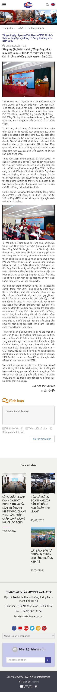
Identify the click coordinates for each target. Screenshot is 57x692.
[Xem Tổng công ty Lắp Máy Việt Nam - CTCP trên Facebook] (14, 628)
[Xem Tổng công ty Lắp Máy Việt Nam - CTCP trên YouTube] (20, 628)
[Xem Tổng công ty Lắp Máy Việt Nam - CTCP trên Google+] (26, 628)
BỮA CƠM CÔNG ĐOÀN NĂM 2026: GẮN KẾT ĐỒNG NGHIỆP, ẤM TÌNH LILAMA (41, 504)
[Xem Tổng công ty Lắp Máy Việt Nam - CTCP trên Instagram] (38, 628)
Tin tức (20, 28)
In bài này (46, 390)
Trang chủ (7, 28)
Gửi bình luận (43, 439)
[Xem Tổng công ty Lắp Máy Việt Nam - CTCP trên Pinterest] (44, 628)
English (53, 4)
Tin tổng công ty (35, 28)
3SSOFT (35, 681)
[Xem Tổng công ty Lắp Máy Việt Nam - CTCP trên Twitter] (32, 628)
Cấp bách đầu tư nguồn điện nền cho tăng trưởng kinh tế (42, 556)
